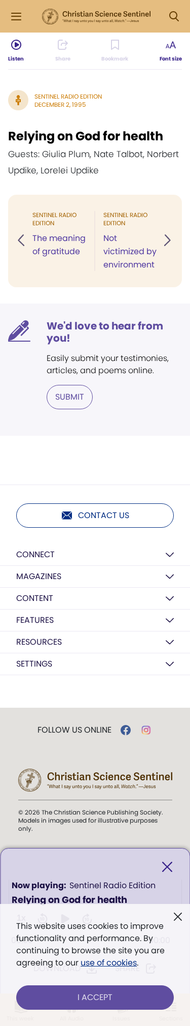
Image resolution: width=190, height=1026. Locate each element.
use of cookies (109, 963)
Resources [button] (39, 642)
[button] (21, 241)
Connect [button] (35, 554)
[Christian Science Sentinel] (96, 17)
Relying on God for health (85, 136)
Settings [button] (34, 664)
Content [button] (34, 598)
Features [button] (35, 620)
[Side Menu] (16, 16)
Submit (69, 397)
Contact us (103, 515)
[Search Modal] (174, 16)
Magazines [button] (38, 576)
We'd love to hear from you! (105, 332)
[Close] (167, 867)
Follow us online (74, 730)
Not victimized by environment (130, 251)
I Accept (95, 997)
